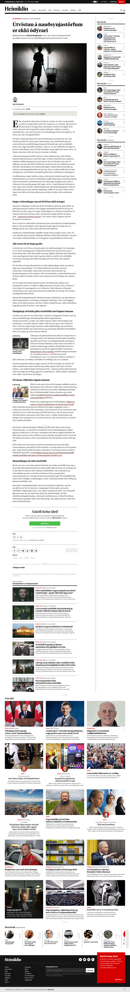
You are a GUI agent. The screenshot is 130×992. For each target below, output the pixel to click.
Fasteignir (28, 967)
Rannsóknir (42, 10)
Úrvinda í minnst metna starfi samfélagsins (19, 351)
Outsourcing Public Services (29, 217)
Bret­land (15, 558)
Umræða (65, 10)
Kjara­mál (33, 558)
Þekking (73, 10)
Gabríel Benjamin (18, 104)
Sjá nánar (51, 989)
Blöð (26, 969)
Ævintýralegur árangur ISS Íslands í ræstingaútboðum (20, 400)
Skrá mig (90, 970)
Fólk (49, 10)
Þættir (7, 982)
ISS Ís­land (26, 558)
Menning (57, 10)
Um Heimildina (29, 975)
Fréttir (34, 10)
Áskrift (27, 971)
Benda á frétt (29, 978)
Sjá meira (44, 523)
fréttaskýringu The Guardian (42, 352)
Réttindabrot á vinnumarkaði (29, 19)
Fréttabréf (28, 973)
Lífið (79, 10)
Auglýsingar (28, 980)
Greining (16, 19)
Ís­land (20, 558)
